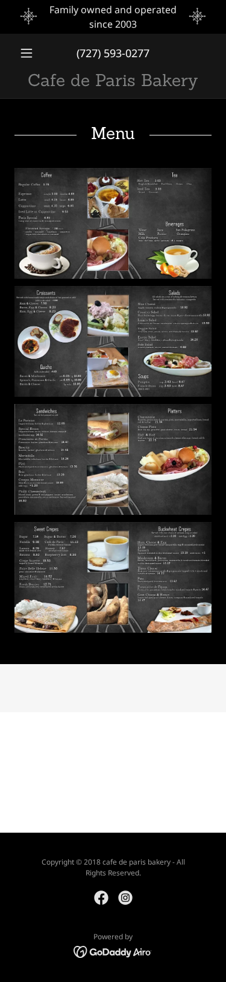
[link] (113, 80)
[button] (29, 53)
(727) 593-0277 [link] (113, 53)
